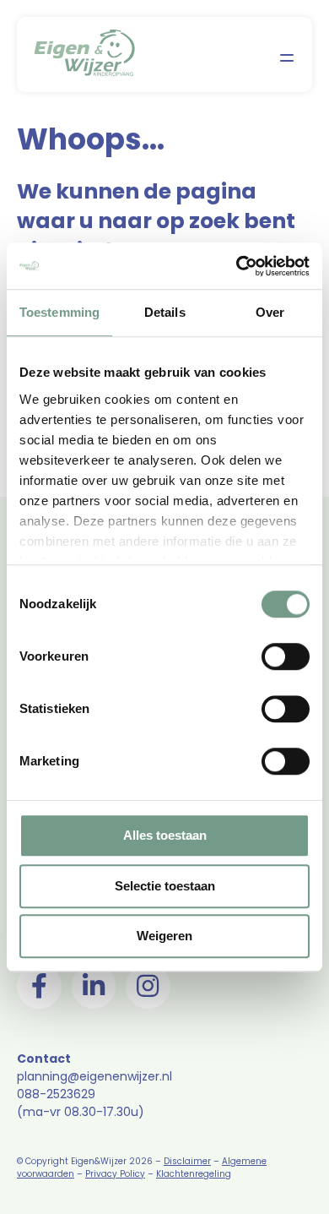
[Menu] (287, 57)
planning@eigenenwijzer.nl (94, 1076)
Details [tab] (165, 312)
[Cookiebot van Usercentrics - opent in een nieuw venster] (237, 266)
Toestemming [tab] (59, 312)
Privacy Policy (115, 1174)
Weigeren (164, 935)
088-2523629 (56, 1094)
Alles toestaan (165, 835)
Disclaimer (187, 1161)
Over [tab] (270, 312)
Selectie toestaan (165, 886)
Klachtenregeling (193, 1174)
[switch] (286, 656)
